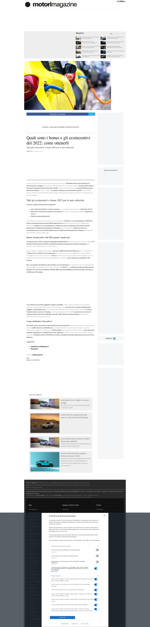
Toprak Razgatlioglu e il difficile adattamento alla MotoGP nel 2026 (114, 47)
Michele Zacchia (37, 354)
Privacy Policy (85, 623)
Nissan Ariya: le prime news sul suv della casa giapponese (91, 56)
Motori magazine (40, 495)
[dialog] (75, 570)
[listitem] (75, 546)
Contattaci (82, 491)
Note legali (104, 491)
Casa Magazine (33, 509)
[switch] (96, 550)
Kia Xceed (34, 349)
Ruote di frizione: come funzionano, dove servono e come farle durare (91, 47)
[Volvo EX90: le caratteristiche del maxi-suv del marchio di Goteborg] (45, 423)
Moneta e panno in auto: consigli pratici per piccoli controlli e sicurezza (115, 42)
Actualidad (65, 509)
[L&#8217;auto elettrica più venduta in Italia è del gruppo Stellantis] (45, 442)
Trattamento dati (112, 491)
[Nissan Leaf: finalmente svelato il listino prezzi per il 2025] (45, 461)
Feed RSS (120, 491)
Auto (28, 358)
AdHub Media (58, 495)
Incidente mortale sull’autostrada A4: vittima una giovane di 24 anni (115, 56)
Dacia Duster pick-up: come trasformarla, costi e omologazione (89, 42)
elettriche (36, 360)
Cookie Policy (89, 491)
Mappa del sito (29, 493)
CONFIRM (62, 617)
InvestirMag (99, 509)
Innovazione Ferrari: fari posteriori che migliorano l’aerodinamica (115, 37)
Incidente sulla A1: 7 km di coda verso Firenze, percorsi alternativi (90, 51)
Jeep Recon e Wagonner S (40, 346)
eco (32, 360)
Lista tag (36, 493)
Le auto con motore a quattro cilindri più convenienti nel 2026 (90, 37)
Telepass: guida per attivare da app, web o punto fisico (115, 51)
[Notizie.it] (121, 2)
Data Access (75, 623)
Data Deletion (65, 623)
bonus (28, 360)
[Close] (105, 516)
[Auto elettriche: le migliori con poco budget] (45, 404)
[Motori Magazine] (51, 4)
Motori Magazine (31, 483)
